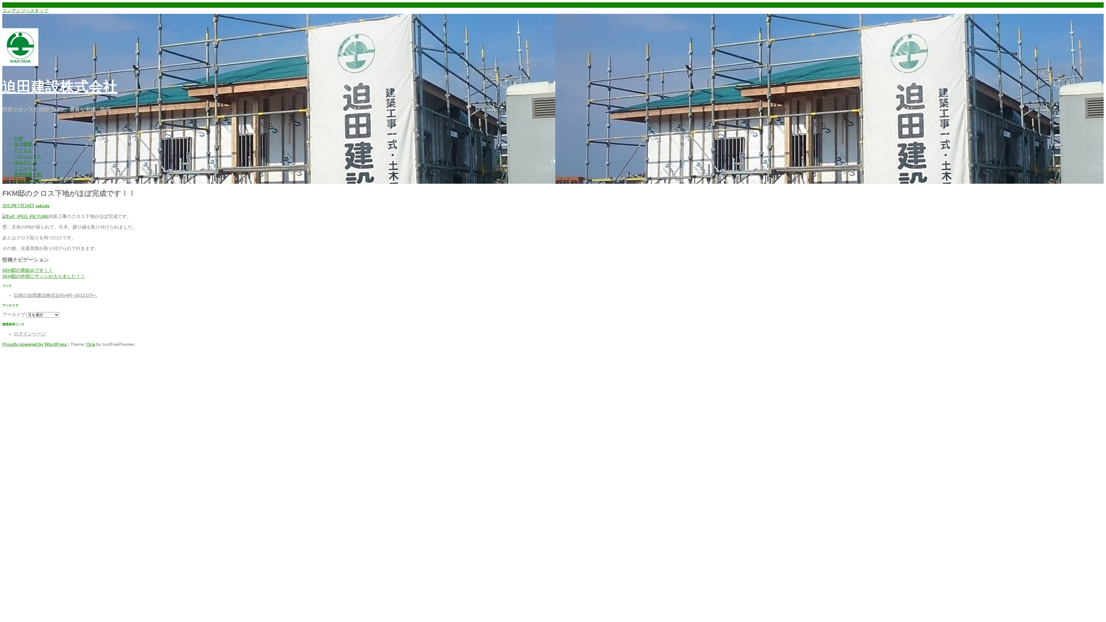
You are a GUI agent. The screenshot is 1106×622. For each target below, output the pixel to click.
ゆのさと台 (25, 162)
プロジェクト (27, 156)
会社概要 (23, 144)
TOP (18, 138)
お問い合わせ (27, 180)
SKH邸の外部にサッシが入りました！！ (43, 276)
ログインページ (30, 334)
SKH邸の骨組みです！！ (27, 270)
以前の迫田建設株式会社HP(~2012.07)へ (55, 295)
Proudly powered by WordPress (34, 344)
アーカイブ (13, 314)
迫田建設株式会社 (60, 87)
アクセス (23, 150)
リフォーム (25, 168)
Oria (90, 344)
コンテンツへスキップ (25, 10)
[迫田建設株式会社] (20, 64)
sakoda (42, 206)
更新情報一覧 (27, 174)
